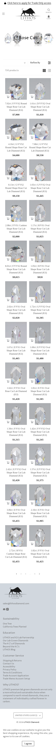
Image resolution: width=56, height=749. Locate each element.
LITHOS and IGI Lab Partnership (18, 637)
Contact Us (8, 663)
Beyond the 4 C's (11, 646)
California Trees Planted (14, 626)
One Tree (7, 623)
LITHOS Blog (9, 649)
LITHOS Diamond (31, 722)
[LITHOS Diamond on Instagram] (7, 610)
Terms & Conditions (12, 672)
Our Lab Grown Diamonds (15, 640)
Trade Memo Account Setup (16, 678)
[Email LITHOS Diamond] (4, 610)
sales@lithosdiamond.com (16, 603)
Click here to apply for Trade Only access (29, 3)
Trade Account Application (16, 675)
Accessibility (9, 666)
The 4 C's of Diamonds (14, 643)
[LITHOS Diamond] (28, 14)
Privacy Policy (9, 669)
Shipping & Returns (12, 660)
